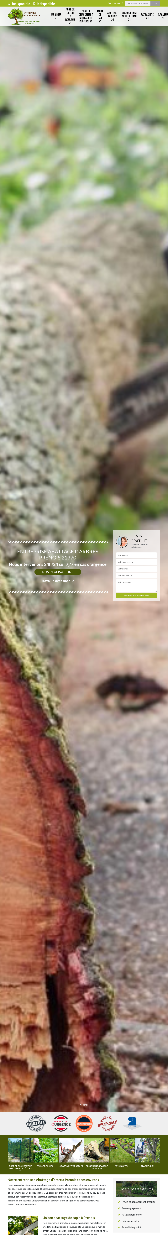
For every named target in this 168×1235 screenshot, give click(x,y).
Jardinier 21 (56, 16)
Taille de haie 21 (100, 16)
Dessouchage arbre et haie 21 (129, 16)
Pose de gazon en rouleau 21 (70, 16)
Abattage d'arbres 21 (112, 16)
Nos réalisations (57, 572)
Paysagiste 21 (147, 16)
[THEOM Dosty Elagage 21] (24, 16)
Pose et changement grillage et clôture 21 (86, 16)
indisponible (20, 4)
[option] (84, 617)
